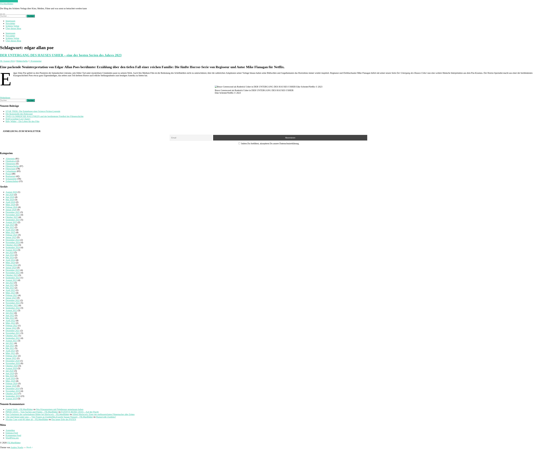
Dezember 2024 (13, 240)
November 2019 (13, 391)
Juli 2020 (10, 371)
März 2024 (10, 262)
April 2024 (10, 260)
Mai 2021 (10, 348)
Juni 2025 (10, 225)
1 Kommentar (35, 61)
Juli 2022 (10, 313)
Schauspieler (11, 179)
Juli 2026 (10, 194)
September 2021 (13, 338)
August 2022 (11, 310)
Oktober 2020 (12, 366)
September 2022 (13, 308)
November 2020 (13, 363)
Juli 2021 (10, 343)
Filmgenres (10, 163)
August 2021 (11, 340)
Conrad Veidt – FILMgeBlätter (19, 409)
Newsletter (10, 23)
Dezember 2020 (13, 361)
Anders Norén (16, 447)
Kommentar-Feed (13, 435)
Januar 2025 (11, 237)
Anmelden (10, 430)
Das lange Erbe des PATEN (63, 419)
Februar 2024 (11, 265)
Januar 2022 (11, 328)
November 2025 (13, 215)
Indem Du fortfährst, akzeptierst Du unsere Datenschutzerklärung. (270, 143)
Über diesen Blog (13, 28)
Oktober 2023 (12, 275)
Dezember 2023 (13, 270)
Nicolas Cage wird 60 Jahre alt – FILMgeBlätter (27, 419)
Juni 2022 (10, 315)
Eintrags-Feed (12, 433)
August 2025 (11, 222)
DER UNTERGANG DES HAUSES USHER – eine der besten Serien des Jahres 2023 (61, 55)
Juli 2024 (10, 252)
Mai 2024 (10, 257)
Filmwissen (11, 168)
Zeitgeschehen (12, 181)
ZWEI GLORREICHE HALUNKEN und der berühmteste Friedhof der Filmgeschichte (44, 116)
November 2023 (13, 272)
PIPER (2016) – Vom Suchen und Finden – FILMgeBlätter (32, 412)
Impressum (10, 21)
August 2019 (11, 398)
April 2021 (10, 351)
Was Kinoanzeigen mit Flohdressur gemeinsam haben (59, 409)
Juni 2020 (10, 373)
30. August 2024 (7, 61)
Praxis (8, 174)
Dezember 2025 (13, 212)
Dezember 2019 (13, 388)
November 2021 (13, 333)
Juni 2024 (10, 255)
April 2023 (10, 290)
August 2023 (11, 280)
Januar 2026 (11, 209)
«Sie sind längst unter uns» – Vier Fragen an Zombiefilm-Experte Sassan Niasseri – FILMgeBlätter (49, 417)
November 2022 (13, 303)
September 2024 (13, 247)
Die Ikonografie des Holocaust (19, 114)
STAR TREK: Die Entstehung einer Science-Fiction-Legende (33, 111)
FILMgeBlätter (6, 4)
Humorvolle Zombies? (106, 417)
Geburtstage (11, 171)
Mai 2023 (10, 288)
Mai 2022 (10, 318)
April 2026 (10, 202)
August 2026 (11, 192)
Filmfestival (11, 161)
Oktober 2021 (12, 335)
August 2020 (11, 368)
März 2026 (10, 204)
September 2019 (13, 396)
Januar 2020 (11, 386)
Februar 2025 (11, 235)
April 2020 (10, 378)
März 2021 (10, 353)
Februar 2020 (11, 383)
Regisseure (10, 176)
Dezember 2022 (13, 300)
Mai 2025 (10, 227)
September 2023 (13, 278)
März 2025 (10, 232)
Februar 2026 (11, 207)
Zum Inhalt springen (9, 1)
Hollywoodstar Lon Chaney (18, 119)
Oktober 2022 (12, 305)
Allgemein (10, 158)
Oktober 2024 (12, 245)
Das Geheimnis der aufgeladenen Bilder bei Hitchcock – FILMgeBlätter (37, 414)
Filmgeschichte (12, 166)
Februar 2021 (11, 356)
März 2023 (10, 293)
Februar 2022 (11, 325)
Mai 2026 (10, 199)
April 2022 (10, 320)
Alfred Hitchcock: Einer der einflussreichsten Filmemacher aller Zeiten (103, 414)
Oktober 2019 (12, 393)
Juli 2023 (10, 283)
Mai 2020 (10, 376)
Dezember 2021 (13, 330)
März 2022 (10, 323)
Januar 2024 (11, 267)
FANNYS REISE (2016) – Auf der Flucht (80, 412)
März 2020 (10, 381)
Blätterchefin (22, 61)
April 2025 (10, 230)
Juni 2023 (10, 285)
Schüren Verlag (12, 26)
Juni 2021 (10, 346)
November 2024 (13, 242)
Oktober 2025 (12, 217)
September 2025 (13, 220)
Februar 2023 (11, 295)
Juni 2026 (10, 197)
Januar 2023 (11, 298)
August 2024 (11, 250)
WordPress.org (12, 438)
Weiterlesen (5, 97)
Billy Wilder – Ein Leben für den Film (22, 121)
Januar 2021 (11, 358)
